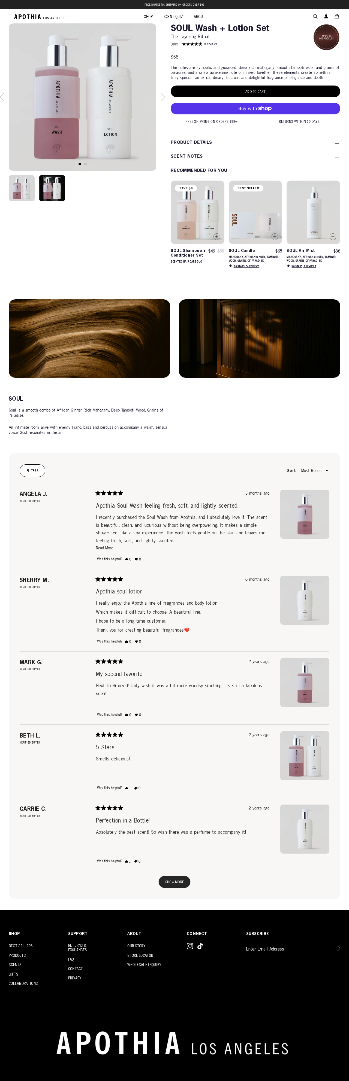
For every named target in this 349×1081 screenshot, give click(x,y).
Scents (15, 964)
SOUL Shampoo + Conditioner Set (188, 253)
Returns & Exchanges (77, 947)
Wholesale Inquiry (144, 964)
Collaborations (23, 983)
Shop (14, 934)
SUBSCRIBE (257, 934)
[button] (315, 16)
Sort (292, 471)
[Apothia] (40, 16)
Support (78, 934)
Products (17, 955)
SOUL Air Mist (301, 251)
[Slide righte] (163, 97)
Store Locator (140, 955)
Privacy (75, 978)
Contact (75, 968)
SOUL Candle (242, 251)
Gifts (14, 974)
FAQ (71, 959)
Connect (197, 934)
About (134, 934)
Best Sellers (21, 945)
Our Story (136, 945)
